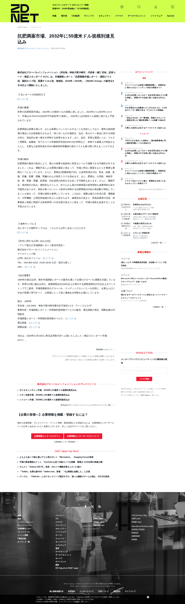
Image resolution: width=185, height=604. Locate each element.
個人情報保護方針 (56, 591)
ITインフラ (89, 16)
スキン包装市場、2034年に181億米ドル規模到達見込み (45, 395)
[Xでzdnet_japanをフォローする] (92, 506)
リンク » (22, 99)
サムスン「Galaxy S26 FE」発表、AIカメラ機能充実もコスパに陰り (51, 467)
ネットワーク (61, 542)
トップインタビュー (25, 522)
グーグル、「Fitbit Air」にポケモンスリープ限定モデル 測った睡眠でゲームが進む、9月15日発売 (64, 476)
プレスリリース (36, 27)
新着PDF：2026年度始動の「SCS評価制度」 (71, 8)
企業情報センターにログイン (47, 436)
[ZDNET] (30, 11)
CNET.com (136, 519)
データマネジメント (137, 16)
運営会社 (116, 591)
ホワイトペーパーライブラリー (151, 189)
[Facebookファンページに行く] (85, 506)
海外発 (64, 16)
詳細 (77, 601)
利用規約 (71, 591)
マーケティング (62, 552)
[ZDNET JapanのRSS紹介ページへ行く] (99, 506)
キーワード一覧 (23, 542)
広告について (103, 591)
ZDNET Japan (22, 27)
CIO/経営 (76, 16)
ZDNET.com (136, 522)
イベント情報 (22, 535)
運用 (57, 548)
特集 (54, 16)
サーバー (59, 535)
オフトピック (61, 562)
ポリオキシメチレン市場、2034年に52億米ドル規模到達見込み (48, 390)
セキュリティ (105, 16)
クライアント (61, 525)
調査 (57, 565)
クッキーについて (87, 591)
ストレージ (60, 539)
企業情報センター (24, 529)
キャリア (59, 558)
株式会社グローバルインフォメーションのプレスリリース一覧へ (86, 405)
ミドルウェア (61, 545)
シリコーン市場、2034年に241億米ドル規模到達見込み (45, 400)
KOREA (134, 540)
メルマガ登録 (144, 379)
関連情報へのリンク (104, 349)
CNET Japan (144, 395)
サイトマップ (130, 591)
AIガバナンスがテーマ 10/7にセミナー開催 (70, 5)
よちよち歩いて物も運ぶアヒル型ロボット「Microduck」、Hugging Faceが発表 (56, 457)
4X (95, 515)
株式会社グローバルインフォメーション (33, 48)
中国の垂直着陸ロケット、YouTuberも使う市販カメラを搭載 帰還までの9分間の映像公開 (61, 462)
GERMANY (136, 536)
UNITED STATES (138, 530)
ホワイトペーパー (24, 525)
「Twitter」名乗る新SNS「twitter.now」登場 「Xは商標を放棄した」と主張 (55, 472)
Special (170, 16)
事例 (19, 519)
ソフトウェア (156, 16)
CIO (57, 519)
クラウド (119, 16)
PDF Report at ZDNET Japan (67, 568)
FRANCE (135, 533)
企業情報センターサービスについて (83, 436)
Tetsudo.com (99, 525)
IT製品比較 (21, 539)
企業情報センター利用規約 (64, 442)
